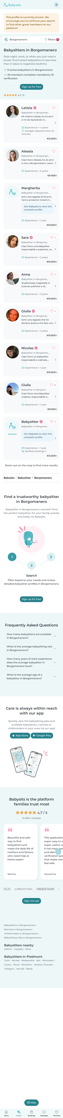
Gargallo (18, 949)
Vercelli (20, 968)
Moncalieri (48, 960)
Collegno (9, 968)
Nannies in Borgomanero (18, 929)
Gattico (8, 949)
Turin (7, 960)
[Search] (6, 39)
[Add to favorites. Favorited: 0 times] (53, 108)
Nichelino (26, 964)
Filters (52, 39)
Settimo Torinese (43, 964)
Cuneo (7, 964)
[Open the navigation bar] (56, 5)
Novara (15, 960)
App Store (21, 735)
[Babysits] (12, 4)
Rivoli (16, 964)
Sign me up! (31, 900)
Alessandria (27, 960)
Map (33, 1102)
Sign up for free (31, 86)
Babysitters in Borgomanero (20, 925)
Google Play (43, 735)
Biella (29, 968)
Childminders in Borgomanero (21, 933)
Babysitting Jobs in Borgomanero (23, 937)
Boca (28, 949)
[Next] (58, 852)
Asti (38, 960)
